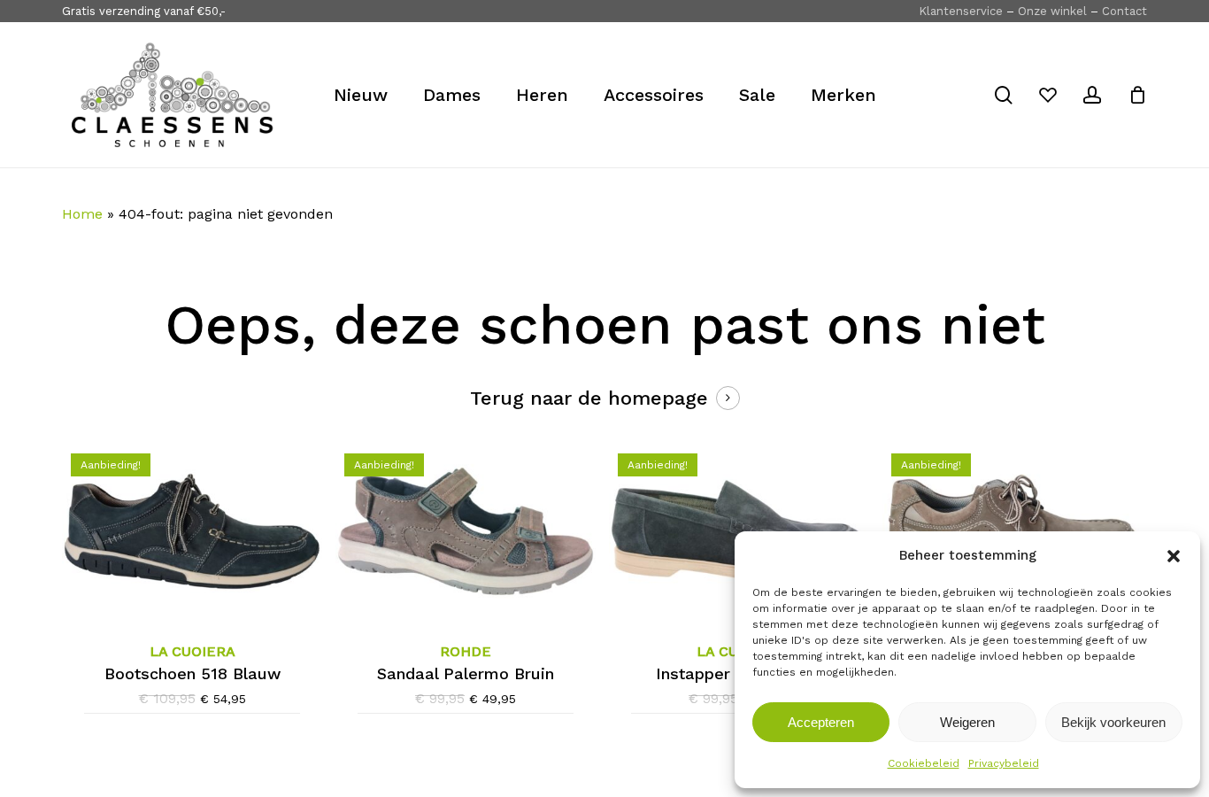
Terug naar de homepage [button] (589, 398)
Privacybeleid (1003, 763)
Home (82, 213)
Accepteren (821, 722)
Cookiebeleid (923, 763)
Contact (1124, 11)
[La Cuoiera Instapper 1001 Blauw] (739, 531)
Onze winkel (1052, 11)
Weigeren (967, 722)
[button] (1173, 556)
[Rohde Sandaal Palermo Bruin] (465, 531)
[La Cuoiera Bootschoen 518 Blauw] (192, 531)
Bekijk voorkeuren (1113, 722)
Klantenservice (961, 11)
